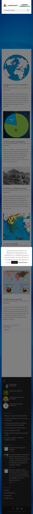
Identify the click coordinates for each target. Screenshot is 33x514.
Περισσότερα (22, 262)
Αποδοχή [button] (14, 262)
